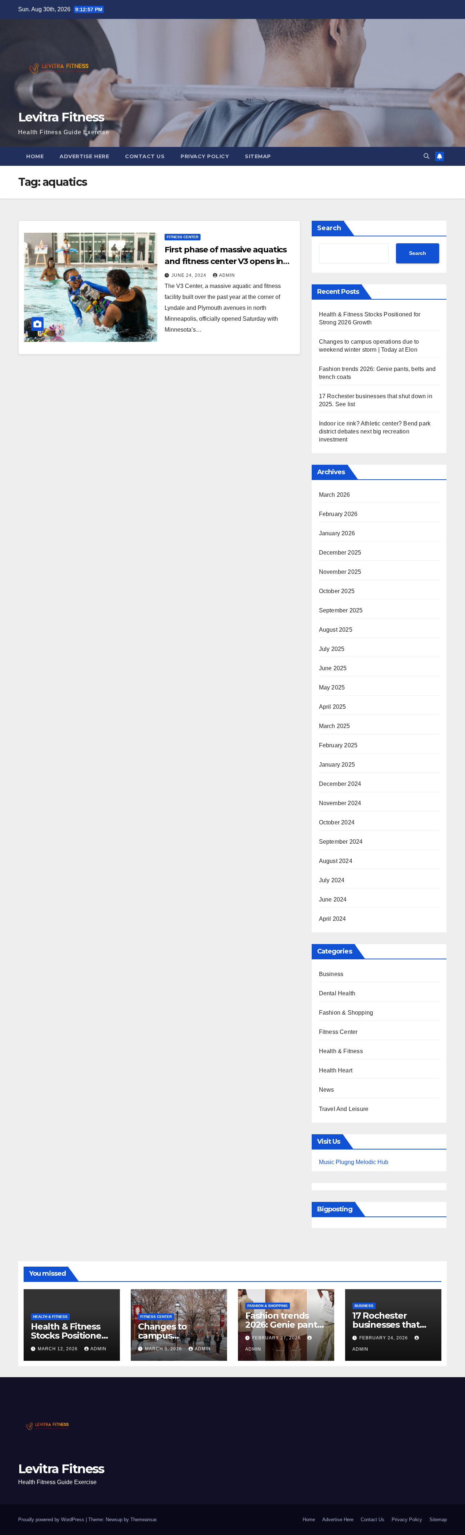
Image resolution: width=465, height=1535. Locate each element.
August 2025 (335, 630)
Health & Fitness (341, 1051)
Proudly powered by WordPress (52, 1519)
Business (331, 974)
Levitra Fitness (61, 117)
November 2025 (340, 572)
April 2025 (332, 707)
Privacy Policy (205, 156)
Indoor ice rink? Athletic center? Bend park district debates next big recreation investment (375, 431)
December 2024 (340, 784)
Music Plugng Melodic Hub (353, 1162)
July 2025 (332, 649)
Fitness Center (182, 237)
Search (329, 228)
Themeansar (143, 1519)
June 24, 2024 (189, 275)
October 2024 (337, 822)
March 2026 (334, 495)
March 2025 (334, 726)
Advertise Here (84, 156)
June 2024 (333, 899)
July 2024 (332, 880)
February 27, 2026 (277, 1337)
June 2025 (333, 668)
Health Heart (335, 1070)
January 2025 (337, 764)
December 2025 (340, 552)
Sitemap (258, 156)
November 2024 (340, 803)
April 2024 (332, 919)
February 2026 (338, 514)
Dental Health (337, 993)
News (326, 1090)
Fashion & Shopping (346, 1013)
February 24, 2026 (384, 1337)
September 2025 (341, 610)
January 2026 (337, 533)
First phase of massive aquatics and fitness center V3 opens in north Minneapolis (226, 261)
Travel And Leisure (344, 1109)
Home (35, 156)
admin (227, 275)
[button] (426, 156)
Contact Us (145, 156)
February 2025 (338, 745)
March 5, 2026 (164, 1348)
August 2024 (335, 861)
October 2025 (337, 591)
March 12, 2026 (58, 1348)
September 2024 (341, 842)
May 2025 (332, 687)
